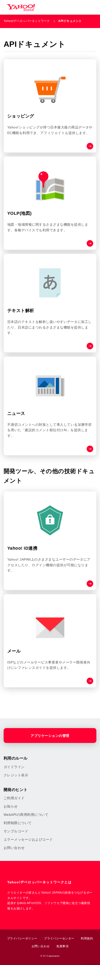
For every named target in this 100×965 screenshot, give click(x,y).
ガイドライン (14, 767)
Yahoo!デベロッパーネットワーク (27, 21)
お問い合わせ (14, 848)
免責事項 (62, 946)
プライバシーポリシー (22, 938)
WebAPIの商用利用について (26, 815)
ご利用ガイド (14, 798)
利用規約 (87, 938)
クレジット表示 (16, 775)
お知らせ (11, 806)
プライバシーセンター (59, 938)
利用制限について (18, 823)
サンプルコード (16, 831)
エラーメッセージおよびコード (28, 839)
